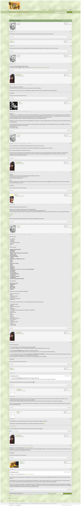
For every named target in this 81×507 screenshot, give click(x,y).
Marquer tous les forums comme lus (44, 503)
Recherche (51, 9)
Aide (71, 9)
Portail (45, 9)
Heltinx (18, 411)
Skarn (16, 194)
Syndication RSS (54, 503)
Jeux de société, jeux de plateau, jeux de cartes (31, 14)
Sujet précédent (13, 493)
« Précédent (15, 18)
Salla (11, 215)
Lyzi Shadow (18, 74)
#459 (70, 234)
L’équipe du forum (12, 503)
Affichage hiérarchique (66, 20)
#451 (70, 31)
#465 (70, 469)
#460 (70, 342)
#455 (70, 111)
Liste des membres (58, 9)
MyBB (12, 505)
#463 (70, 418)
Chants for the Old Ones (28, 447)
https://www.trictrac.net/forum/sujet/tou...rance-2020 (39, 67)
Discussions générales (19, 14)
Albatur (11, 41)
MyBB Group (19, 505)
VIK (19, 102)
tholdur (30, 143)
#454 (70, 84)
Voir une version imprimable (14, 498)
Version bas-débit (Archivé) (33, 503)
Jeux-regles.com (13, 426)
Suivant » (29, 18)
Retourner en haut (26, 503)
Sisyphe (21, 462)
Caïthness (11, 213)
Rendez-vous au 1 (12, 14)
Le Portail (20, 503)
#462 (70, 396)
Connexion (20, 12)
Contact (17, 503)
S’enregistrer (25, 12)
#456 (70, 143)
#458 (70, 204)
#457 (70, 172)
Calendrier (66, 9)
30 (23, 18)
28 (20, 18)
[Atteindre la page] (32, 18)
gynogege (19, 389)
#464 (70, 445)
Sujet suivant (20, 493)
